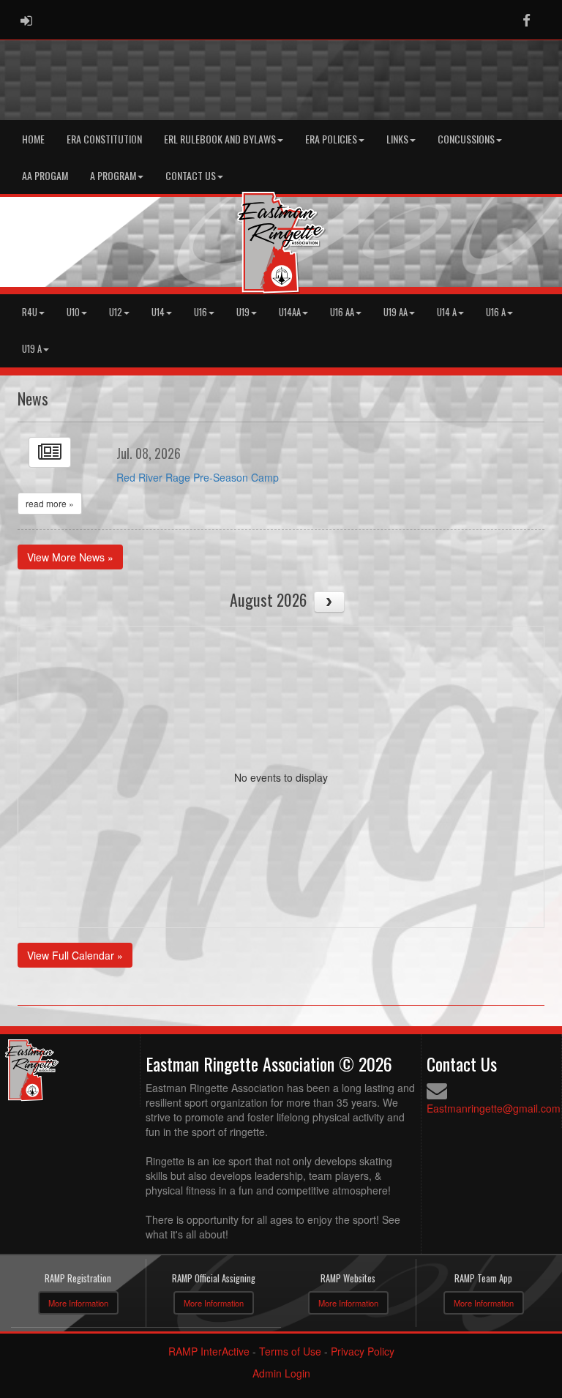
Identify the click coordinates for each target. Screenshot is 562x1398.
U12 (115, 312)
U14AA (290, 312)
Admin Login (281, 1373)
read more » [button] (50, 503)
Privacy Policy (362, 1351)
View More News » (70, 557)
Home (33, 138)
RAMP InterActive (209, 1351)
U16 (200, 312)
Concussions (466, 138)
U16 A (496, 312)
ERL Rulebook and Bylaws (220, 138)
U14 (158, 312)
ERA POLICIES (331, 138)
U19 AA (395, 312)
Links (397, 138)
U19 (243, 312)
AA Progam (45, 175)
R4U (29, 312)
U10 (73, 312)
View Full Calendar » (75, 955)
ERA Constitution (104, 138)
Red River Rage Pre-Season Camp (197, 477)
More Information (78, 1303)
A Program (113, 175)
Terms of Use (290, 1351)
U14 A (447, 312)
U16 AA (342, 312)
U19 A (32, 349)
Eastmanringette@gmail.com (494, 1108)
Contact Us (190, 175)
